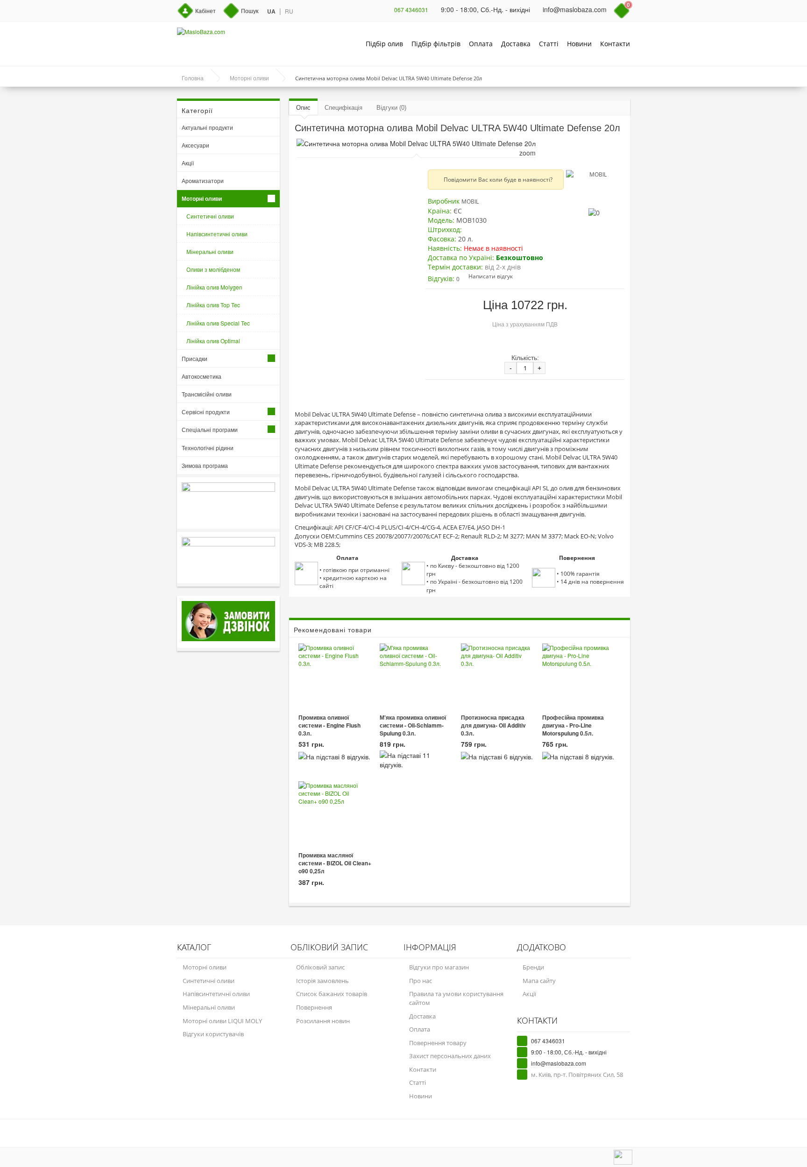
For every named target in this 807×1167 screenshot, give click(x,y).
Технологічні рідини (208, 448)
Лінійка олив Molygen (214, 287)
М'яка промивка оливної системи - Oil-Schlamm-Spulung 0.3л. (413, 725)
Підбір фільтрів (435, 43)
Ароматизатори (203, 180)
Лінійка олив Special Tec (218, 323)
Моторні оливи (202, 198)
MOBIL (470, 201)
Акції (188, 163)
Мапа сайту (539, 980)
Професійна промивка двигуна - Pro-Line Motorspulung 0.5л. (573, 725)
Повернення (314, 1007)
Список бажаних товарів (331, 994)
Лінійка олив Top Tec (213, 305)
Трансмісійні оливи (207, 394)
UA (271, 11)
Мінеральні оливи (210, 251)
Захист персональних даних (450, 1056)
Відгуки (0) (391, 107)
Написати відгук (490, 276)
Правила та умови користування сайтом (456, 998)
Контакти (615, 43)
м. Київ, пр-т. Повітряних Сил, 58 (577, 1074)
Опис (303, 107)
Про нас (420, 980)
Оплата (481, 43)
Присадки (194, 358)
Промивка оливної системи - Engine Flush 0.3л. (329, 725)
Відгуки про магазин (439, 967)
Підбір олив (384, 43)
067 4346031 (411, 10)
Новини (579, 43)
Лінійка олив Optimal (213, 341)
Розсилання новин (323, 1021)
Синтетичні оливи (210, 216)
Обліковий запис (320, 967)
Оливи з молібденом (213, 269)
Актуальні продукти (207, 127)
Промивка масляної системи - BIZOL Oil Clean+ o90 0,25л (334, 863)
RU (289, 11)
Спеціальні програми (210, 429)
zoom (527, 152)
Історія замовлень (322, 980)
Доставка (516, 43)
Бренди (533, 967)
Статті (549, 43)
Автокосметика (201, 376)
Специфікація (343, 107)
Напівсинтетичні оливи (217, 234)
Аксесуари (195, 145)
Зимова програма (205, 465)
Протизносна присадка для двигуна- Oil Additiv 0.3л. (493, 725)
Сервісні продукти (206, 412)
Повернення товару (438, 1043)
